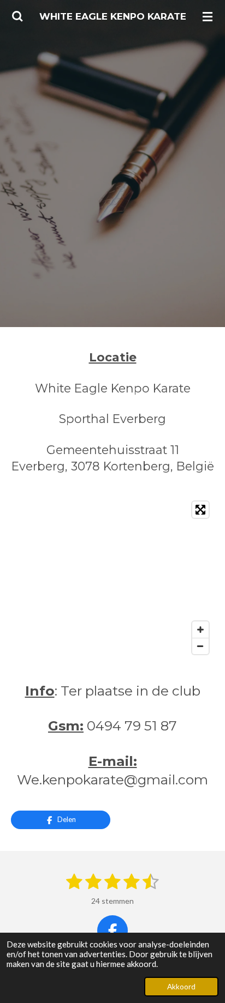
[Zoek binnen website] (17, 16)
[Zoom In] (200, 629)
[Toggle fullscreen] (200, 510)
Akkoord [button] (181, 986)
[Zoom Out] (200, 646)
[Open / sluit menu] (208, 16)
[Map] (112, 578)
